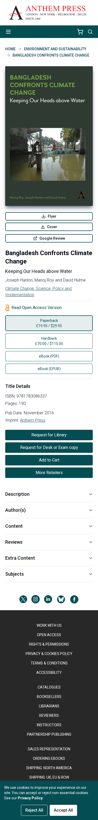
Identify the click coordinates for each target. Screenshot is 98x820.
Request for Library (49, 434)
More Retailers (49, 472)
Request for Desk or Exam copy (49, 447)
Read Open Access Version (36, 307)
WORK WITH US (49, 625)
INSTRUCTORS (49, 725)
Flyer (52, 216)
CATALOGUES (49, 687)
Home (10, 49)
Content (14, 526)
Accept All (63, 810)
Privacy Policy (30, 798)
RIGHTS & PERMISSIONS (49, 644)
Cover (52, 227)
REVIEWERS (49, 715)
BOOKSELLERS (49, 697)
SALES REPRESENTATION (49, 749)
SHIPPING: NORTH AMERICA (49, 768)
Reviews (13, 542)
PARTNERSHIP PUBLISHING (49, 734)
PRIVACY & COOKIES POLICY (49, 654)
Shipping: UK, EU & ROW (49, 777)
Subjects (14, 574)
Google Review (52, 238)
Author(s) (15, 510)
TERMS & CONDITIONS (49, 663)
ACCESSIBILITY (49, 672)
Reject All (34, 810)
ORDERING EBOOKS (49, 758)
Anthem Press (32, 420)
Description (17, 494)
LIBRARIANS (49, 706)
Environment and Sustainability (55, 49)
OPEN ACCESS (49, 635)
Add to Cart (49, 460)
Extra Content (20, 558)
